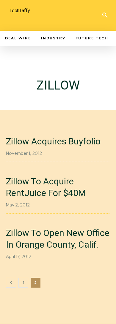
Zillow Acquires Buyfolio (53, 141)
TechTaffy (20, 10)
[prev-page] (11, 283)
